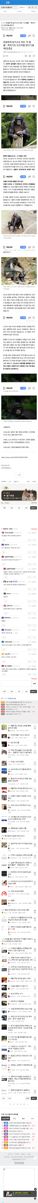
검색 (27, 1098)
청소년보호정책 (29, 1157)
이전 (19, 508)
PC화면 (16, 1154)
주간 (14, 1118)
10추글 (33, 11)
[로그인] (31, 2)
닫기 (35, 1189)
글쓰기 (36, 7)
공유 (28, 481)
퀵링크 (23, 1154)
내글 (4, 11)
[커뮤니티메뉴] (2, 2)
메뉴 (2, 503)
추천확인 (3, 481)
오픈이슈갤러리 (6, 7)
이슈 (32, 1118)
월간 (23, 1118)
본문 (11, 508)
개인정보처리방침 (17, 1157)
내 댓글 (19, 11)
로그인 (10, 1154)
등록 (34, 683)
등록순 (11, 529)
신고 (10, 481)
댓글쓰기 (33, 508)
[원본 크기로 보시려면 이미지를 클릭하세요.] (19, 67)
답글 (4, 540)
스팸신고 (16, 481)
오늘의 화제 (5, 1118)
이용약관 (6, 1157)
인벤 (7, 2)
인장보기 (7, 503)
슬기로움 (5, 28)
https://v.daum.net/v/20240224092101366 (14, 457)
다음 (26, 508)
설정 (28, 1154)
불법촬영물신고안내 (19, 1159)
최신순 (16, 529)
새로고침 (34, 529)
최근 (3, 1098)
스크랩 (34, 481)
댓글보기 (33, 691)
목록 (4, 508)
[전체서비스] (35, 2)
